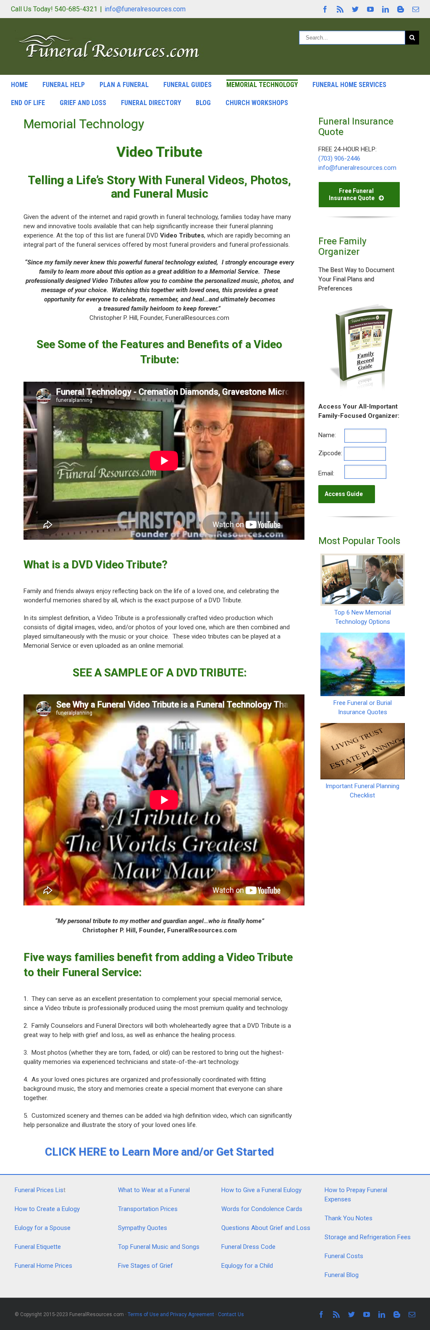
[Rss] (340, 9)
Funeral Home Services (349, 85)
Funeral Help (63, 85)
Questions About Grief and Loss (265, 1228)
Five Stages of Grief (145, 1265)
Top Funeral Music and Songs (158, 1247)
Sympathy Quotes (142, 1228)
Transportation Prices (148, 1209)
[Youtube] (370, 9)
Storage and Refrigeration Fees (368, 1237)
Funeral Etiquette (38, 1247)
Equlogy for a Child (247, 1265)
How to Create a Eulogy (47, 1209)
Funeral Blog (342, 1275)
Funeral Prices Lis (39, 1190)
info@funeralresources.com (145, 9)
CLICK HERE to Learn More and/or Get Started (159, 1151)
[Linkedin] (385, 9)
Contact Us (231, 1314)
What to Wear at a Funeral (154, 1190)
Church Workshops (256, 103)
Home (19, 85)
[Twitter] (355, 9)
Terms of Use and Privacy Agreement (171, 1314)
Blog (203, 103)
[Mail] (415, 9)
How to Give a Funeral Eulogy (261, 1190)
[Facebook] (325, 9)
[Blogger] (400, 9)
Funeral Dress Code (248, 1247)
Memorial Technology (262, 85)
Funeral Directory (151, 103)
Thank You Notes (348, 1218)
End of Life (28, 103)
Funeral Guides (187, 85)
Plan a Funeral (124, 85)
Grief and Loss (83, 103)
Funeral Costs (344, 1256)
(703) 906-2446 (339, 158)
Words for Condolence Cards (261, 1209)
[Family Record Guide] (360, 306)
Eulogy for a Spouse (43, 1228)
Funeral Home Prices (43, 1265)
